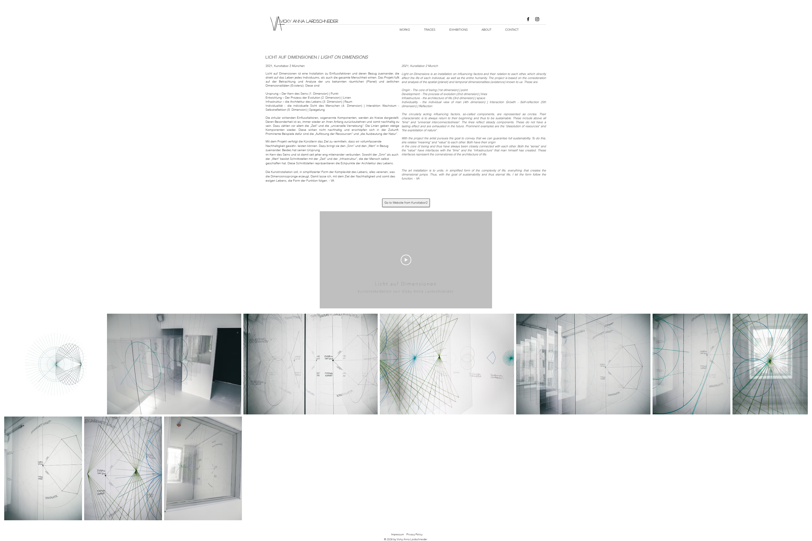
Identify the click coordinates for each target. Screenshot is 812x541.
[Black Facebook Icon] (528, 19)
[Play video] (406, 260)
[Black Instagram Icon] (537, 19)
